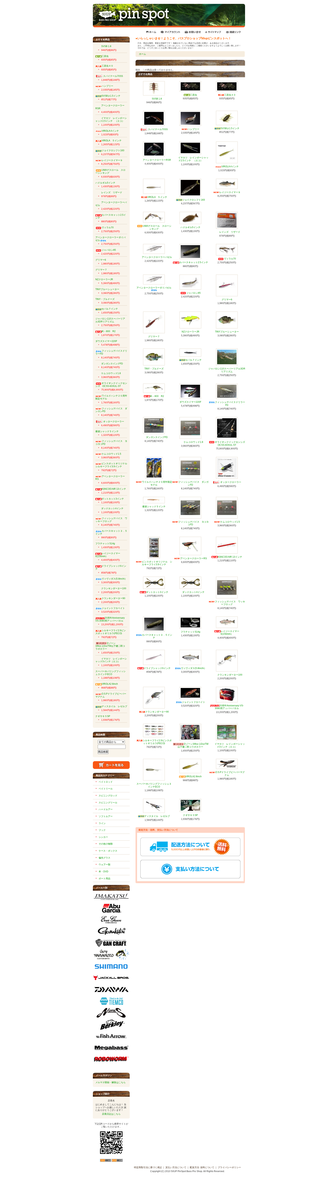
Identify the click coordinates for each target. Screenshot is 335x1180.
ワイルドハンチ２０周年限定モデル (157, 483)
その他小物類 (106, 843)
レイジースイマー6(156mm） (230, 633)
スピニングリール (108, 802)
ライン (102, 823)
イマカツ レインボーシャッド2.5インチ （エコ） (111, 119)
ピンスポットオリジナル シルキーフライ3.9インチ (112, 465)
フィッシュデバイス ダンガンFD (111, 410)
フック (102, 830)
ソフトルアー (106, 816)
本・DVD (103, 871)
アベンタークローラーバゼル (157, 257)
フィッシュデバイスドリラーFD (230, 403)
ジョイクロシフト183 (113, 150)
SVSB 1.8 (106, 46)
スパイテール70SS (113, 76)
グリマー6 (100, 260)
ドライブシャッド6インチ (157, 668)
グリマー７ (101, 269)
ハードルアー (106, 809)
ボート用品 (104, 878)
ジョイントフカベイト (113, 608)
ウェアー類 (104, 864)
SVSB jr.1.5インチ (111, 95)
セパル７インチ (110, 308)
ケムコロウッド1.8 (111, 373)
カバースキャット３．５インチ (157, 636)
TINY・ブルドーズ (105, 299)
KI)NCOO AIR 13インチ (114, 489)
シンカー (103, 837)
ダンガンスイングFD (112, 363)
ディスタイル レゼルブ (114, 706)
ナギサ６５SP (102, 716)
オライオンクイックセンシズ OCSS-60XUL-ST (111, 384)
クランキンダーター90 (113, 598)
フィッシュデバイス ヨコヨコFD (193, 523)
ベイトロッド (106, 782)
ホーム (142, 54)
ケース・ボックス (108, 850)
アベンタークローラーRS (110, 478)
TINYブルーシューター (107, 289)
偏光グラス (104, 857)
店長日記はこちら (111, 1114)
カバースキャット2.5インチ (193, 262)
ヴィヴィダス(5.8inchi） (114, 578)
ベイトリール (106, 788)
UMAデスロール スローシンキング (157, 227)
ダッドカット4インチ (112, 508)
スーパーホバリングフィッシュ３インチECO (110, 673)
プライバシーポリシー (229, 1167)
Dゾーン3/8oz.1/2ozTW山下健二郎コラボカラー (110, 646)
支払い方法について (175, 1167)
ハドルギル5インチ (105, 182)
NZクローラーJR (104, 279)
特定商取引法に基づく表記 (148, 1167)
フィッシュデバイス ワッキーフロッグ (111, 520)
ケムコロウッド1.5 (111, 454)
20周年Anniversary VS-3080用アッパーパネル (110, 619)
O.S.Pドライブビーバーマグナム (230, 773)
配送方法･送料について (202, 1167)
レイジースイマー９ (112, 160)
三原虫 (105, 56)
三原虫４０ (107, 65)
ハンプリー (107, 86)
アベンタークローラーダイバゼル (153, 287)
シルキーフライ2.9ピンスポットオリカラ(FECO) (110, 632)
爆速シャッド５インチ (107, 431)
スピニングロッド (108, 795)
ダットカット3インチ (113, 498)
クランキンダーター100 (113, 588)
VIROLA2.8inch (110, 684)
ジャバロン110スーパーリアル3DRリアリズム (110, 320)
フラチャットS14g (105, 543)
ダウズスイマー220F (106, 341)
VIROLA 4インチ (110, 131)
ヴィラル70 (108, 227)
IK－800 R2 (109, 331)
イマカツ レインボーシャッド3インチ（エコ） (111, 660)
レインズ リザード (111, 192)
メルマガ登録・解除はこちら (110, 1082)
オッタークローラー (113, 421)
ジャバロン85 (109, 250)
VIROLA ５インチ (112, 140)
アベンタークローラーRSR (157, 160)
